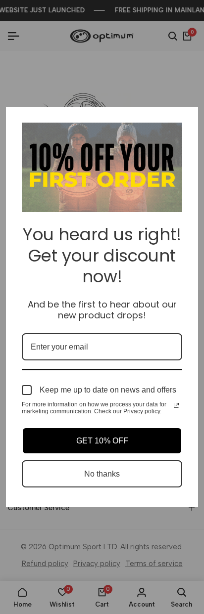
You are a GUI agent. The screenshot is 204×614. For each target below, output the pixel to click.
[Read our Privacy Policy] (176, 405)
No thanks (102, 474)
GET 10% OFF (102, 441)
